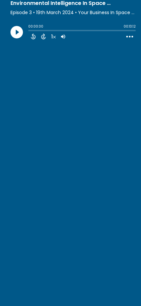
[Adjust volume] (63, 36)
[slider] (30, 31)
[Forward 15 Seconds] (43, 36)
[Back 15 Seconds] (33, 36)
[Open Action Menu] (130, 37)
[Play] (16, 32)
